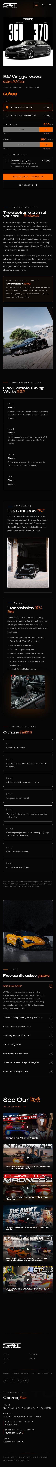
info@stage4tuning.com (13, 1441)
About (32, 1358)
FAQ (4, 1363)
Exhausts (33, 1354)
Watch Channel (12, 1107)
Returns (36, 1373)
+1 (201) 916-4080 (14, 1433)
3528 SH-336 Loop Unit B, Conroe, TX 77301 (22, 1416)
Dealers (6, 1358)
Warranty (47, 1373)
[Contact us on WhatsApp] (36, 5)
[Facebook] (5, 1380)
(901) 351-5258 (12, 1425)
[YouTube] (19, 1380)
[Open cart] (43, 5)
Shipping (25, 1373)
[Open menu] (50, 5)
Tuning (6, 1354)
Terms (16, 1373)
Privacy (7, 1373)
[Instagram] (12, 1380)
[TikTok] (26, 1380)
